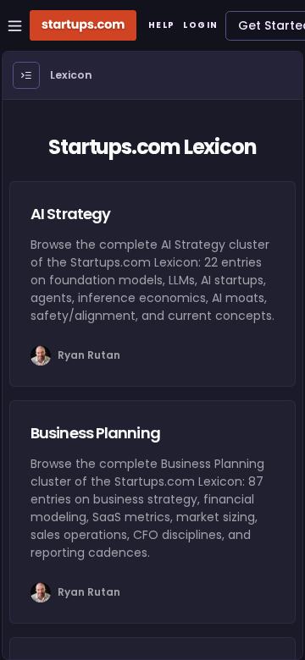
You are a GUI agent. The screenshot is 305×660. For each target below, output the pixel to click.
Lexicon (71, 75)
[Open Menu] (26, 75)
